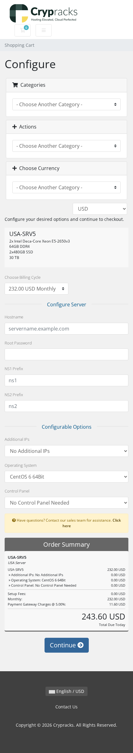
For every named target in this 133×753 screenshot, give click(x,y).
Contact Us (66, 707)
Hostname (14, 317)
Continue (63, 645)
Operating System (20, 465)
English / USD (69, 691)
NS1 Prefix (14, 368)
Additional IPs (17, 439)
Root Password (18, 343)
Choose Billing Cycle (23, 277)
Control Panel (17, 491)
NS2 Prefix (14, 394)
